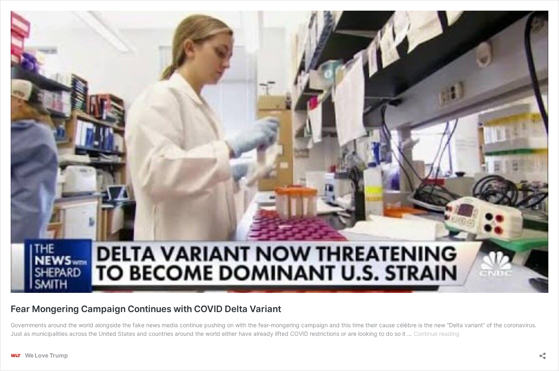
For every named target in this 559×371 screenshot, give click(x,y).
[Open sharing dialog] (542, 353)
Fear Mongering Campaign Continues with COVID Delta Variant (146, 309)
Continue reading (437, 333)
